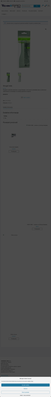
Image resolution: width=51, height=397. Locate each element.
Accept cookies (25, 385)
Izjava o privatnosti (26, 395)
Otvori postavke (25, 392)
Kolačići (21, 395)
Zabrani (25, 388)
